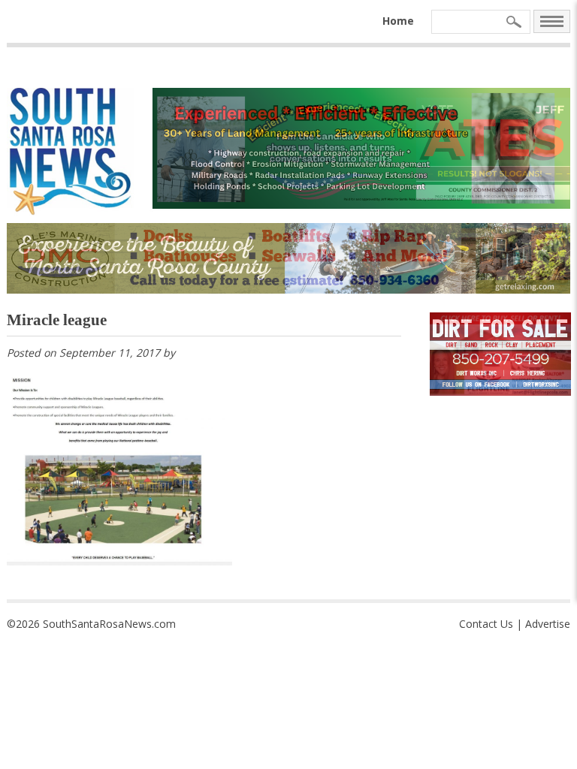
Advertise (547, 624)
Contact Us (486, 624)
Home (398, 21)
